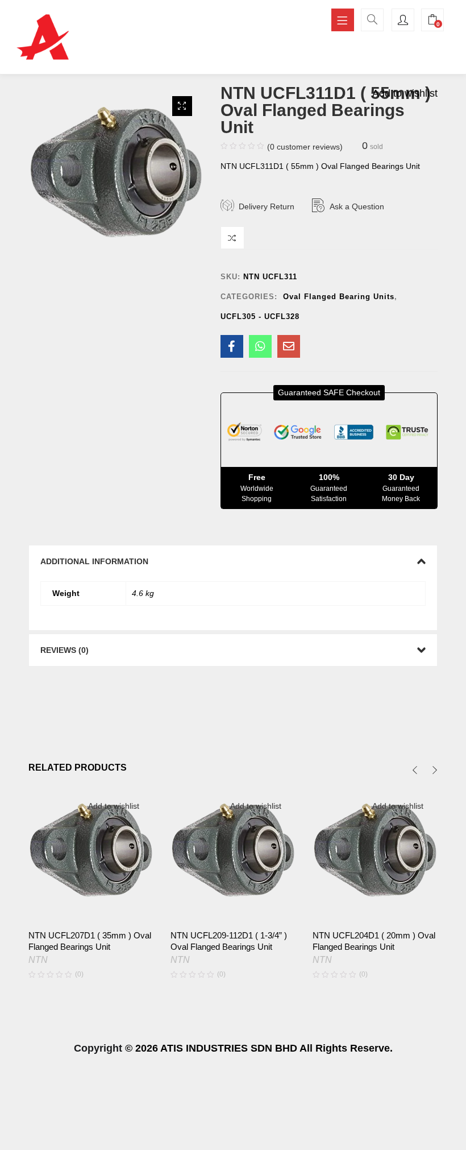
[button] (182, 106)
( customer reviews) (305, 146)
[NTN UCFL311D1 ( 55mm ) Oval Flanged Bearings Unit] (231, 346)
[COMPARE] (232, 237)
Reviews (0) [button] (64, 650)
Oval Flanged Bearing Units (338, 296)
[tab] (233, 561)
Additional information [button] (94, 561)
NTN (38, 960)
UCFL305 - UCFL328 (259, 316)
